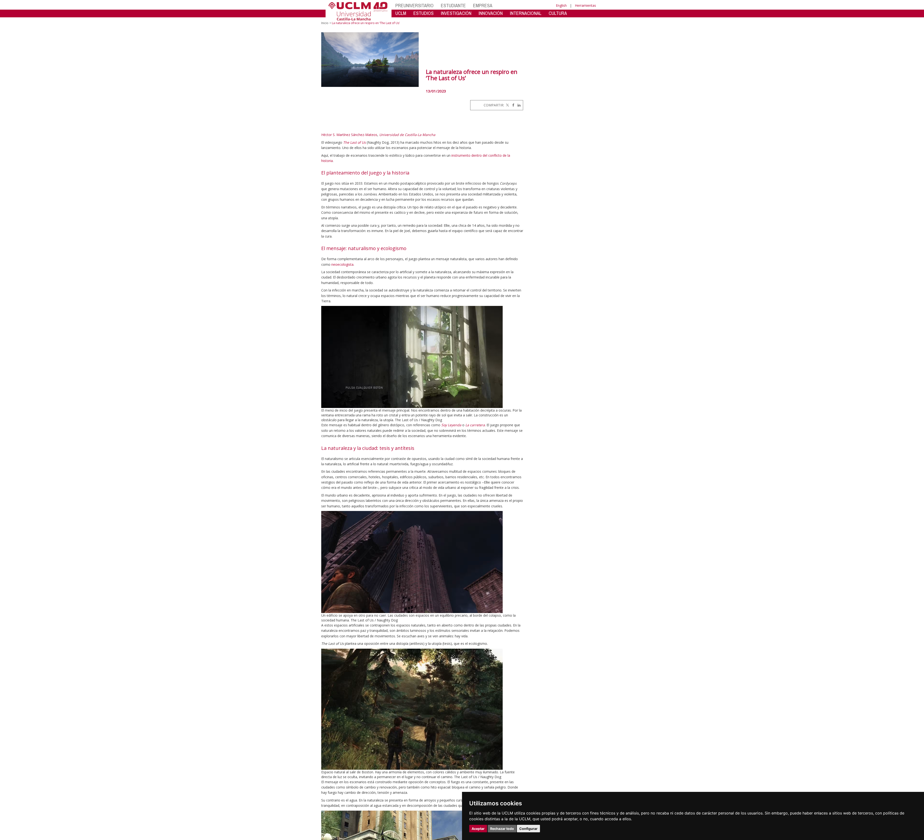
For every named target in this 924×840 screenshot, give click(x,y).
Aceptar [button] (478, 829)
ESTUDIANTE (453, 5)
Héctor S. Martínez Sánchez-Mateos (349, 134)
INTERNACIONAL (525, 13)
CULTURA (558, 13)
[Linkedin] (517, 105)
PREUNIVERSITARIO (414, 5)
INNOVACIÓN (491, 13)
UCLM (400, 13)
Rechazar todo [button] (502, 829)
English (561, 5)
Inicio (324, 23)
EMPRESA (482, 5)
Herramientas (585, 5)
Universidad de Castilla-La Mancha (407, 134)
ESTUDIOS (423, 13)
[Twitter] (507, 105)
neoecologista (342, 264)
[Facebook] (512, 105)
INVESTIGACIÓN (456, 13)
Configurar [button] (528, 829)
